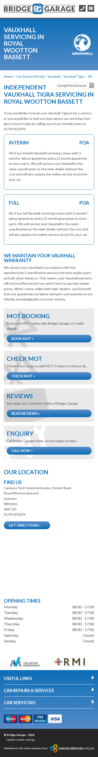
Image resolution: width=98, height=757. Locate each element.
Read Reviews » (25, 413)
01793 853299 (14, 514)
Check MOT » (23, 376)
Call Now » (22, 450)
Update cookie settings (20, 739)
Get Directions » (24, 525)
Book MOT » (22, 338)
